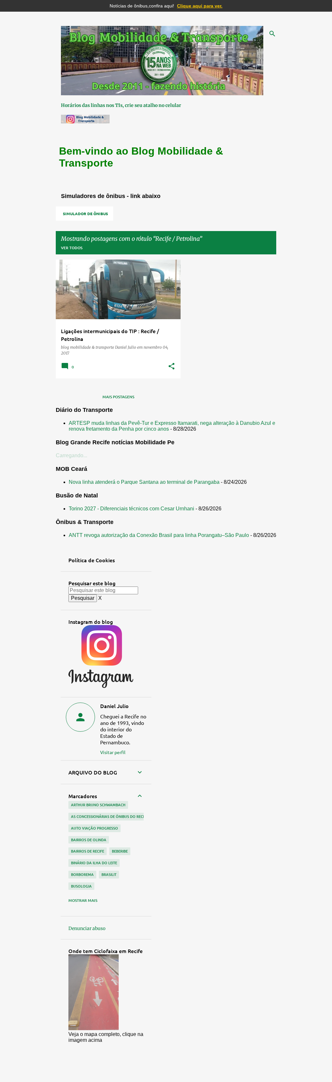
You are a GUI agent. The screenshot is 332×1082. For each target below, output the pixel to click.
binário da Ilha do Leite (94, 863)
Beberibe (120, 851)
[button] (171, 366)
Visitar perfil (112, 752)
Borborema (82, 874)
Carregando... (71, 455)
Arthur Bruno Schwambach (98, 805)
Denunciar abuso (86, 928)
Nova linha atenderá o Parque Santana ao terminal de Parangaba (144, 482)
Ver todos (71, 247)
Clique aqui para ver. (199, 5)
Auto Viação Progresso (94, 828)
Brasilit (108, 874)
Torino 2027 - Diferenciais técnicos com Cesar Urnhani (131, 508)
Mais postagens (118, 397)
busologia (81, 886)
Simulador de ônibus (85, 213)
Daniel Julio (114, 706)
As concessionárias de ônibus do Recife (109, 816)
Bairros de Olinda (88, 840)
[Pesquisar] (272, 33)
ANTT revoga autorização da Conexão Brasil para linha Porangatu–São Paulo (159, 535)
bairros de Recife (87, 851)
